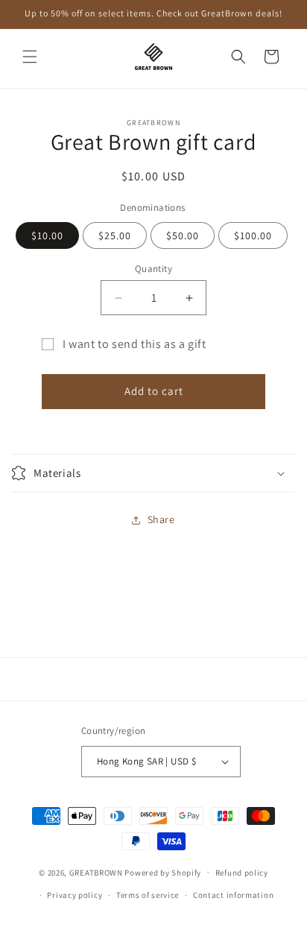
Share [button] (161, 519)
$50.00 (182, 235)
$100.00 (253, 235)
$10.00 (47, 235)
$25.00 (114, 235)
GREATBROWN (96, 872)
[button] (29, 56)
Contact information (233, 895)
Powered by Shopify (162, 872)
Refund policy (241, 872)
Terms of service (147, 895)
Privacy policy (74, 895)
